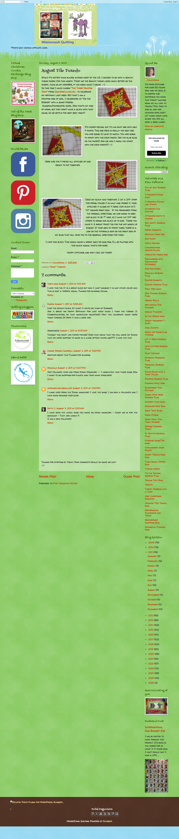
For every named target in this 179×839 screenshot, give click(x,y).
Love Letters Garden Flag (156, 347)
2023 (151, 668)
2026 (151, 682)
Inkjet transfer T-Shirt (155, 322)
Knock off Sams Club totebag (156, 333)
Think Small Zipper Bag (155, 463)
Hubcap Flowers (153, 311)
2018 (151, 644)
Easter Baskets (153, 280)
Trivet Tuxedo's (58, 266)
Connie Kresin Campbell (60, 350)
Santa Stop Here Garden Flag (154, 396)
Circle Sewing (152, 243)
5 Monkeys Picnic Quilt (154, 196)
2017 (151, 639)
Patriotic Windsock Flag (155, 359)
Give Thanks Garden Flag (156, 295)
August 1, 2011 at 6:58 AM (68, 304)
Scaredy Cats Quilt (155, 401)
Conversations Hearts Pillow (152, 249)
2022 (151, 663)
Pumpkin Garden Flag (156, 378)
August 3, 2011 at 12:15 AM (70, 408)
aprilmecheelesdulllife (59, 388)
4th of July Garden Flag (155, 189)
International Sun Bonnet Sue (155, 729)
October (152, 599)
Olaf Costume (152, 353)
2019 (151, 649)
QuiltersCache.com (65, 91)
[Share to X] (90, 263)
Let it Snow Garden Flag (155, 340)
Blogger (107, 821)
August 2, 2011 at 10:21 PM (87, 350)
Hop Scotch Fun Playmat (153, 306)
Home (90, 476)
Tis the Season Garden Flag (153, 474)
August (152, 589)
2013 (151, 620)
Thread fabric (152, 468)
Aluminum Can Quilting (152, 210)
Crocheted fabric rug (156, 254)
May (150, 575)
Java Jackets (152, 327)
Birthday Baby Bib (155, 234)
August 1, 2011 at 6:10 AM (72, 283)
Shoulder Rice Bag (155, 406)
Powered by (150, 160)
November (153, 604)
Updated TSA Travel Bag (156, 504)
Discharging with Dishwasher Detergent (154, 261)
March (152, 565)
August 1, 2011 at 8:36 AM (73, 330)
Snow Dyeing (151, 414)
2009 (151, 542)
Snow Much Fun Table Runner (153, 421)
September (154, 594)
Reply (50, 295)
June (150, 580)
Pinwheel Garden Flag (154, 366)
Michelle (52, 367)
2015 (151, 629)
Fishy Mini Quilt (153, 288)
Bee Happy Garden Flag (155, 224)
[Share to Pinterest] (94, 263)
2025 (151, 678)
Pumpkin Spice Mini (155, 383)
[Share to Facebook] (92, 263)
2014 (151, 625)
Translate (21, 300)
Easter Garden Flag (156, 284)
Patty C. (51, 408)
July (150, 585)
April (151, 570)
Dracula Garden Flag (154, 274)
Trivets (149, 484)
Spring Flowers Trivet (153, 428)
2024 (151, 673)
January (152, 556)
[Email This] (85, 263)
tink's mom (52, 283)
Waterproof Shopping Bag (152, 521)
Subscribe (156, 153)
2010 (151, 547)
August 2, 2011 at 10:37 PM (72, 367)
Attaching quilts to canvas (155, 217)
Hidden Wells (152, 300)
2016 (151, 634)
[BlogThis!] (87, 263)
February (153, 561)
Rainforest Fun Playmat (153, 389)
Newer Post (47, 476)
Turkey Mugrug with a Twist (156, 490)
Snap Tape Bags (153, 410)
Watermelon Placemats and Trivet (153, 513)
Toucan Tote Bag (154, 480)
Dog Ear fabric (153, 268)
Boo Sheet (150, 238)
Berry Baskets (153, 229)
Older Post (131, 476)
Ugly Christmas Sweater (153, 497)
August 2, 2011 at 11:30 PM (86, 388)
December (153, 609)
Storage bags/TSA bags (155, 442)
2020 (151, 653)
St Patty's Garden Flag (155, 435)
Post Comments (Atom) (65, 483)
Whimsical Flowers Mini (155, 528)
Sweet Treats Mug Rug (155, 456)
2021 (151, 658)
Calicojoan (153, 80)
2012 (151, 615)
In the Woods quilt (155, 316)
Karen (50, 304)
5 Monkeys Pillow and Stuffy (154, 203)
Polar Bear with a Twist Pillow (155, 373)
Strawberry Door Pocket (154, 449)
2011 (150, 552)
